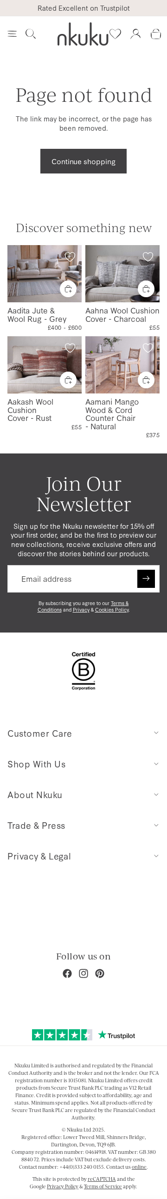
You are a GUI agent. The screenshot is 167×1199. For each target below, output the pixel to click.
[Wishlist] (115, 34)
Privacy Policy (62, 1186)
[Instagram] (83, 973)
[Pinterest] (99, 973)
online (139, 1167)
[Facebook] (67, 973)
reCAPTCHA (102, 1179)
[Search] (30, 34)
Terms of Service (103, 1186)
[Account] (135, 34)
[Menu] (12, 34)
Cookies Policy (111, 609)
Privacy (81, 609)
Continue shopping (83, 161)
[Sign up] (146, 578)
